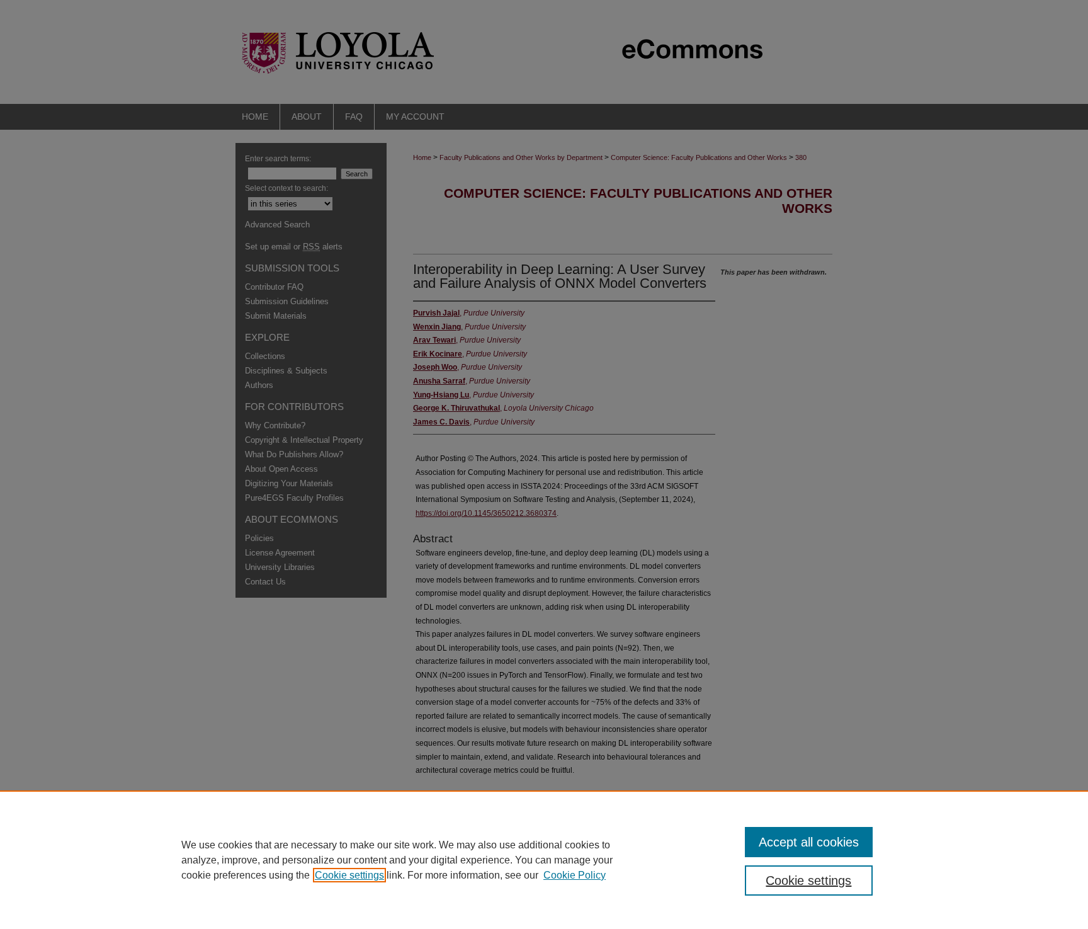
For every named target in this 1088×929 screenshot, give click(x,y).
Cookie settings (349, 875)
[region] (544, 859)
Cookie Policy (574, 875)
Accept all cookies (809, 842)
